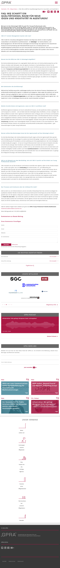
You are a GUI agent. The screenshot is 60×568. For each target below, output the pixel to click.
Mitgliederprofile (51, 305)
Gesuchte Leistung (6, 261)
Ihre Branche (4, 256)
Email (2, 229)
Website (3, 233)
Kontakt (4, 561)
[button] (2, 304)
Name (2, 225)
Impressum (21, 561)
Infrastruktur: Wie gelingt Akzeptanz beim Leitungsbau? (19, 318)
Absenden (6, 244)
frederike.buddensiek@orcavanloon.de (11, 208)
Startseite (3, 9)
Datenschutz (12, 561)
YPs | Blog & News (12, 9)
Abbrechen (15, 244)
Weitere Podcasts (52, 336)
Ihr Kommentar (5, 236)
